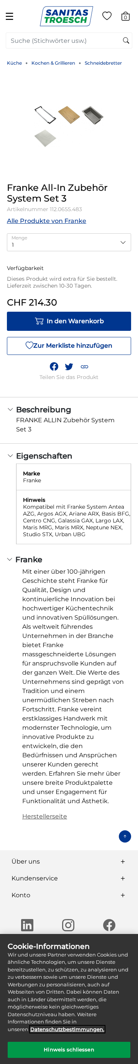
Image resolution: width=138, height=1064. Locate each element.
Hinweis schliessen (69, 1049)
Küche (14, 63)
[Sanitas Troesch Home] (66, 16)
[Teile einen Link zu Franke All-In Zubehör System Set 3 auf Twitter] (69, 367)
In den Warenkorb (75, 321)
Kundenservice (35, 878)
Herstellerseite (44, 816)
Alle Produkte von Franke (46, 221)
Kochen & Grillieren (53, 63)
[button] (84, 367)
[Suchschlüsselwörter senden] (126, 41)
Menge (19, 238)
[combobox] (69, 41)
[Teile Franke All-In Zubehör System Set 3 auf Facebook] (54, 367)
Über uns (26, 861)
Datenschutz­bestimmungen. (67, 1029)
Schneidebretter (103, 63)
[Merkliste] (107, 17)
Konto (21, 895)
